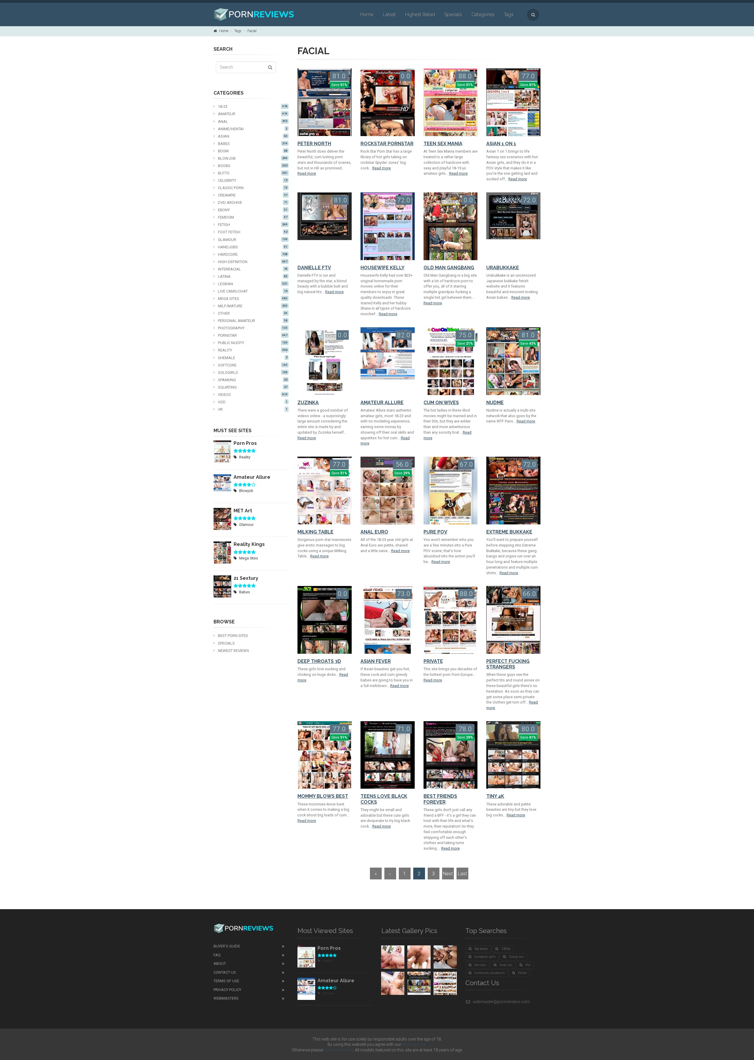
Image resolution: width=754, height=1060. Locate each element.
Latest (389, 14)
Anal (252, 121)
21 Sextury (246, 578)
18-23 (252, 106)
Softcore (252, 365)
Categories (483, 14)
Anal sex (506, 965)
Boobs (252, 166)
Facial (252, 31)
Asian (252, 136)
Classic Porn (252, 188)
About (220, 963)
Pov (527, 965)
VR (252, 409)
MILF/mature (252, 306)
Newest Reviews (233, 650)
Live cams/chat (252, 291)
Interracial (252, 269)
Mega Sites (252, 298)
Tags (509, 14)
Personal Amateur (252, 320)
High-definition (252, 262)
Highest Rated (420, 14)
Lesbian (252, 284)
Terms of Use (226, 981)
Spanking (252, 380)
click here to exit (338, 1050)
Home (366, 14)
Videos (252, 394)
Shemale (252, 358)
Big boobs (481, 949)
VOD (252, 402)
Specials (453, 14)
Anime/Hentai (252, 129)
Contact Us (225, 972)
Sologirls (252, 372)
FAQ (217, 955)
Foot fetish (252, 232)
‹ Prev (390, 875)
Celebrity (252, 180)
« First (375, 875)
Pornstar (252, 335)
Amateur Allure (252, 477)
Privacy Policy (227, 990)
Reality (252, 350)
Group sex (516, 957)
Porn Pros (245, 443)
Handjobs (252, 247)
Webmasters (226, 998)
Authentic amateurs (489, 973)
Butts (252, 173)
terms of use (414, 1044)
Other (252, 313)
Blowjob (252, 158)
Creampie (252, 195)
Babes (252, 143)
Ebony (252, 210)
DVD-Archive (252, 202)
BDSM (252, 151)
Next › (448, 875)
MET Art (243, 511)
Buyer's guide (227, 946)
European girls (485, 957)
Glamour (252, 239)
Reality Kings (249, 544)
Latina (252, 276)
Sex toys (480, 965)
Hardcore (252, 254)
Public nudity (252, 343)
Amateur (252, 114)
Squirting (252, 387)
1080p (505, 949)
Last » (462, 875)
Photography (252, 328)
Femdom (252, 217)
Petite (522, 973)
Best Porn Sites (233, 635)
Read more (306, 173)
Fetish (252, 224)
